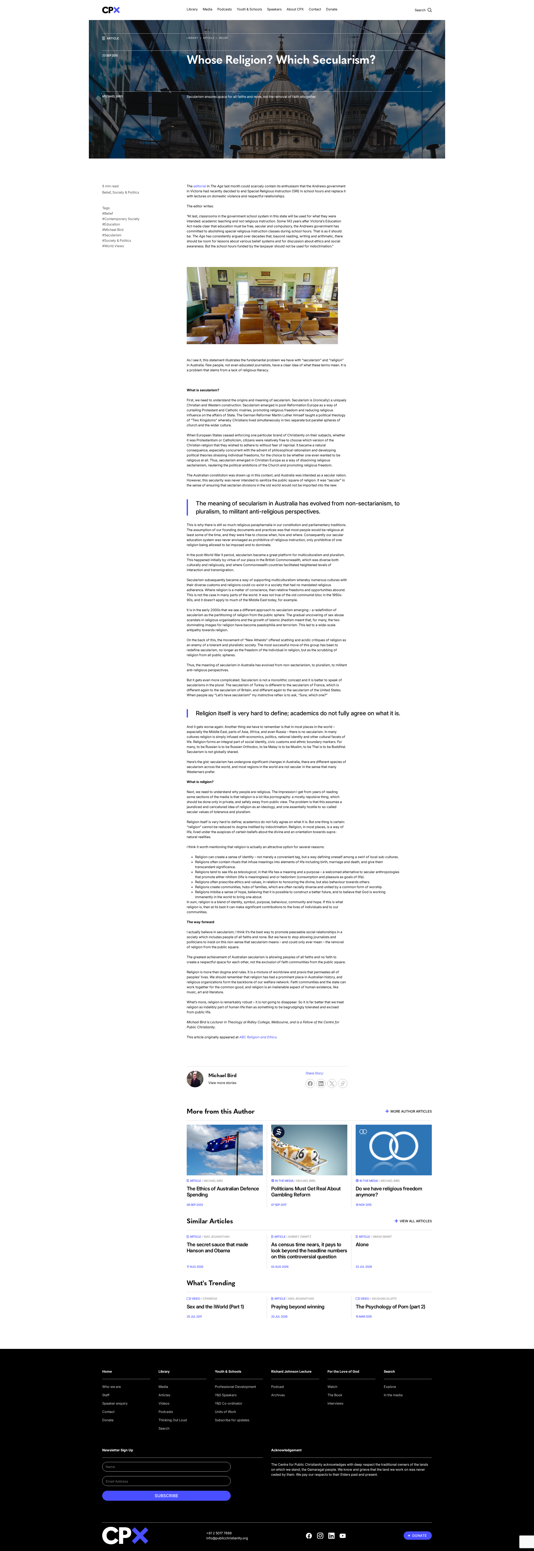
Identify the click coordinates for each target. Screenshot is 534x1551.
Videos (164, 1403)
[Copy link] (342, 1083)
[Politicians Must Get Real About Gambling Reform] (309, 1150)
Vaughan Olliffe (384, 1298)
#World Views (113, 246)
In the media (393, 1395)
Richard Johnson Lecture (291, 1371)
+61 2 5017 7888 (219, 1533)
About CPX (295, 9)
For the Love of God (343, 1371)
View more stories (222, 1083)
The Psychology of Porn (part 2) (390, 1307)
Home (107, 1371)
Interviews (335, 1403)
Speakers (274, 9)
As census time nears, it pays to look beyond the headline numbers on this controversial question (309, 1250)
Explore (390, 1387)
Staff (106, 1395)
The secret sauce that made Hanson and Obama (217, 1247)
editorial (199, 186)
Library (192, 9)
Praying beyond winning (298, 1307)
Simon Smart (382, 1236)
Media (207, 9)
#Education (111, 224)
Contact (315, 9)
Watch (332, 1387)
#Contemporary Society (121, 219)
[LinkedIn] (331, 1536)
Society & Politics (125, 192)
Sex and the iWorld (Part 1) (215, 1307)
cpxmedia (210, 1298)
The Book (334, 1395)
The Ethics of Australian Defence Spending (223, 1192)
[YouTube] (343, 1536)
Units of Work (225, 1412)
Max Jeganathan (216, 1236)
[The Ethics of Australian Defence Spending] (225, 1150)
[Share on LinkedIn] (321, 1083)
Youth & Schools (249, 9)
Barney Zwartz (299, 1236)
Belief (223, 37)
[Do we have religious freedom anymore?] (394, 1150)
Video (196, 1298)
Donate (331, 9)
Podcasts (224, 9)
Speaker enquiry (115, 1403)
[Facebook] (309, 1536)
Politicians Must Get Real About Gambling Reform (305, 1192)
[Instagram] (320, 1536)
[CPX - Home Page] (140, 10)
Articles (164, 1395)
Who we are (111, 1387)
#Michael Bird (112, 230)
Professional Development (235, 1387)
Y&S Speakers (226, 1395)
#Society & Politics (116, 240)
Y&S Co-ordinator (228, 1403)
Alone (362, 1244)
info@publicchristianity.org (227, 1538)
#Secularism (111, 235)
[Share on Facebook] (310, 1083)
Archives (278, 1395)
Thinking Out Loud (173, 1420)
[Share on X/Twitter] (331, 1083)
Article (113, 38)
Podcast (277, 1387)
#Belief (107, 213)
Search (164, 1428)
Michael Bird (112, 96)
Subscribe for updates (232, 1420)
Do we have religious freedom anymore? (389, 1192)
